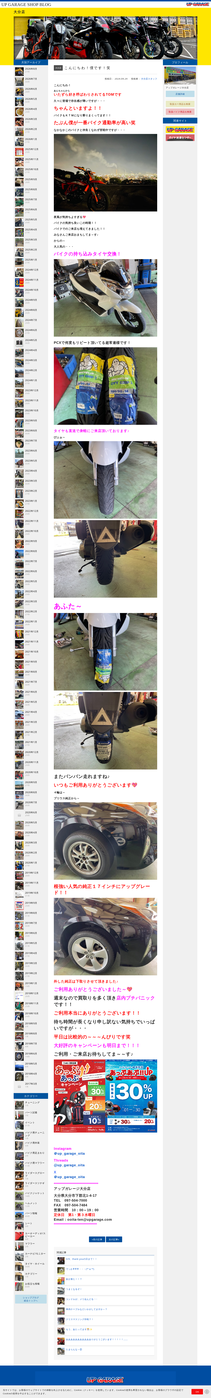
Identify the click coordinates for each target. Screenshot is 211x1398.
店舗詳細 (180, 93)
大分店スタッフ (149, 78)
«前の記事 (97, 1239)
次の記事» (114, 1239)
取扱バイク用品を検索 (180, 111)
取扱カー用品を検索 (180, 104)
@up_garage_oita (69, 1165)
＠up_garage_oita (69, 1153)
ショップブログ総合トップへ (31, 1299)
